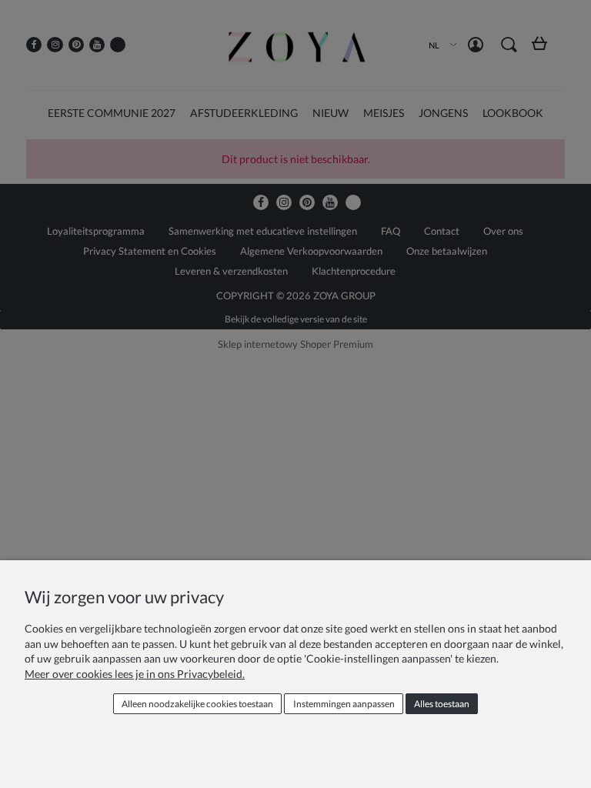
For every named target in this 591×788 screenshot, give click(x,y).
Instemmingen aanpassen (344, 704)
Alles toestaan (441, 704)
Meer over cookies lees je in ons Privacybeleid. (135, 673)
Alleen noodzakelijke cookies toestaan (197, 704)
